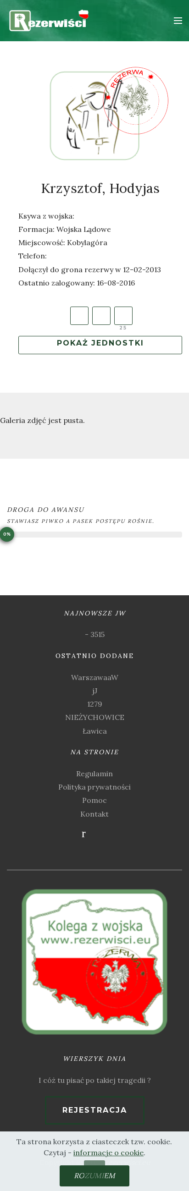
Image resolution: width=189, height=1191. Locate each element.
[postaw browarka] (123, 316)
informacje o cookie (108, 1152)
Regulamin (94, 773)
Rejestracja (94, 1110)
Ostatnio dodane (95, 656)
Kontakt (94, 813)
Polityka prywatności (94, 786)
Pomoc (94, 800)
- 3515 (95, 634)
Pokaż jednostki (100, 343)
